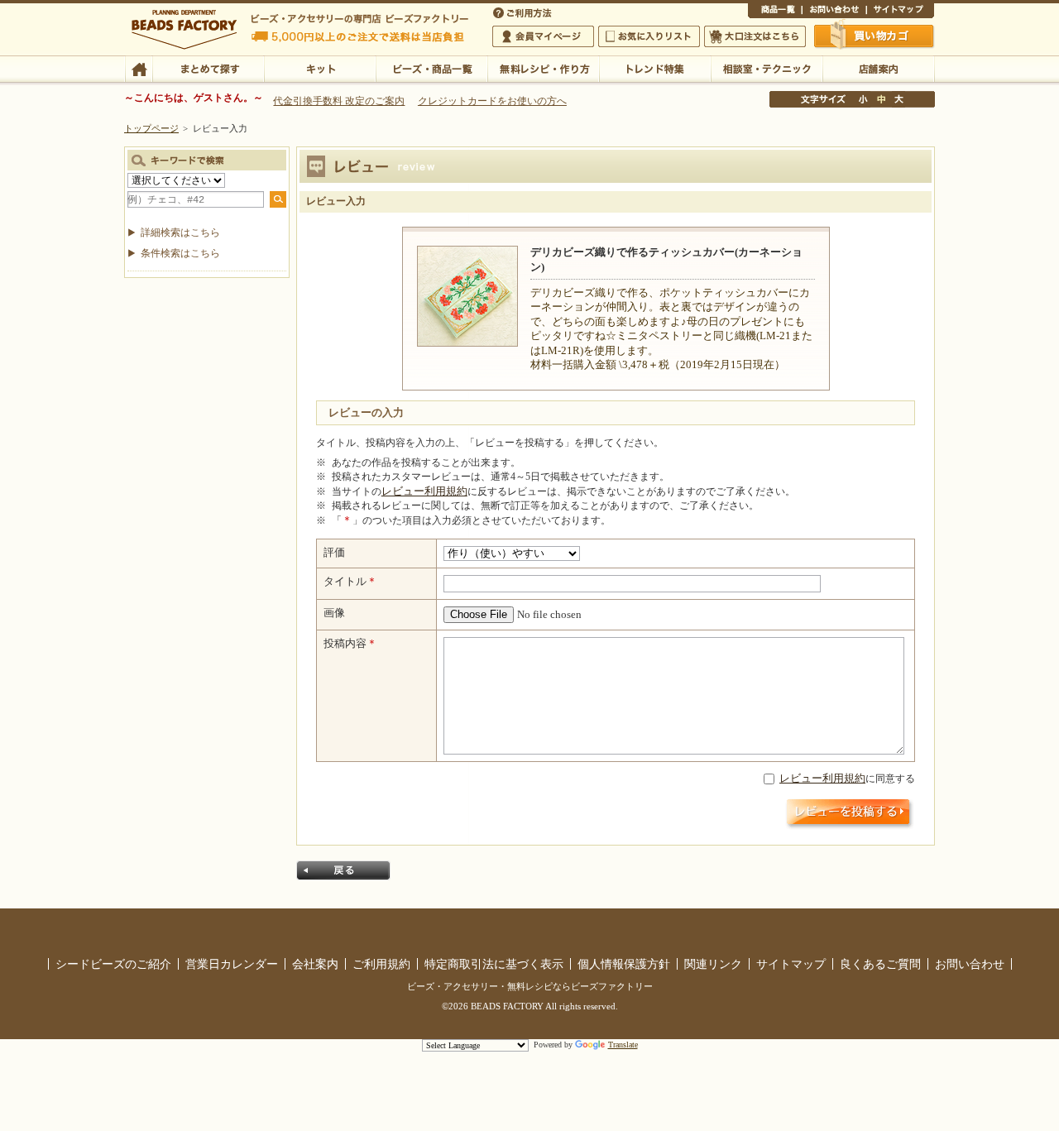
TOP (138, 68)
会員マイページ (543, 36)
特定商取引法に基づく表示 (493, 964)
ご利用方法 (523, 11)
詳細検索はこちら (180, 232)
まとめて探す (208, 68)
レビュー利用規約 (424, 491)
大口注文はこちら (755, 36)
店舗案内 (878, 68)
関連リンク (713, 964)
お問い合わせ (834, 11)
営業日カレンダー (231, 964)
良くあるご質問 (880, 964)
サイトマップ (900, 11)
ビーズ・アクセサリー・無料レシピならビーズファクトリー (530, 986)
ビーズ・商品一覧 (431, 68)
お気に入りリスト (649, 36)
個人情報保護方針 (623, 964)
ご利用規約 (381, 964)
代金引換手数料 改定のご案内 (339, 101)
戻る (343, 870)
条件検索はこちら (180, 253)
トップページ (151, 128)
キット (320, 68)
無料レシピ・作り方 (543, 68)
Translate (623, 1044)
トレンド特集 (655, 68)
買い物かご (874, 35)
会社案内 (315, 964)
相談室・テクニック (767, 68)
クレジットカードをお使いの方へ (492, 101)
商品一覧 (775, 11)
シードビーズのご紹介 (113, 964)
